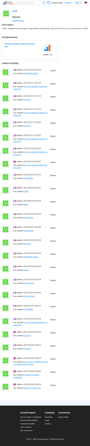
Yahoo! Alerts (29, 296)
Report (53, 71)
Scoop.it (27, 336)
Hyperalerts (29, 231)
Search (44, 3)
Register (68, 3)
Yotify (26, 191)
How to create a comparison (30, 417)
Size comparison (26, 430)
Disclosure (49, 417)
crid (19, 70)
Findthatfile (28, 178)
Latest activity (63, 417)
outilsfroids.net (18, 21)
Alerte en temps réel (32, 388)
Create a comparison (48, 3)
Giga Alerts (28, 218)
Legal (47, 420)
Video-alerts (29, 283)
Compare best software (29, 420)
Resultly (27, 244)
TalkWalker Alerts (31, 73)
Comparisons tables (27, 424)
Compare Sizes (57, 3)
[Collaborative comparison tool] (8, 3)
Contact (48, 424)
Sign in (78, 3)
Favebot (27, 100)
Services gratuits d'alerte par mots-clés (19, 45)
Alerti (26, 205)
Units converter (26, 427)
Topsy (26, 270)
